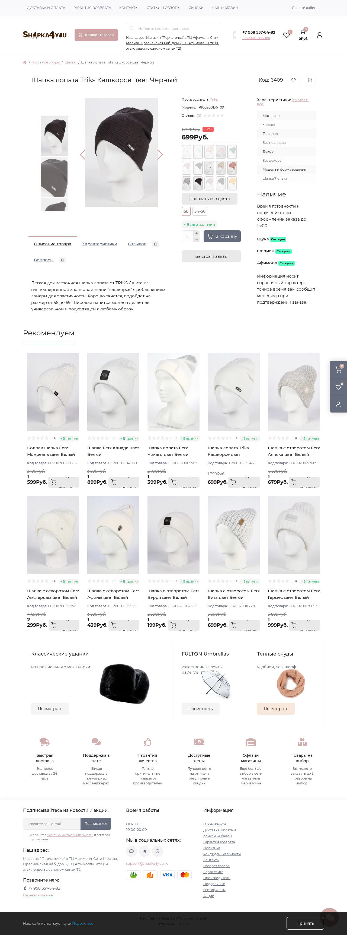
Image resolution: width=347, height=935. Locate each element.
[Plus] (197, 233)
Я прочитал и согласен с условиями (70, 837)
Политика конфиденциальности (70, 835)
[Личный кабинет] (338, 403)
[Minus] (197, 240)
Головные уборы (46, 62)
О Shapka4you (215, 824)
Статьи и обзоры (164, 8)
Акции (208, 896)
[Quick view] (75, 357)
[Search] (132, 28)
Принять (305, 923)
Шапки (70, 62)
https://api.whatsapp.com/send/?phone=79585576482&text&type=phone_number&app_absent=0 (157, 851)
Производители (216, 878)
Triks (214, 99)
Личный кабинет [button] (306, 8)
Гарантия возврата (92, 8)
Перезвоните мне (38, 895)
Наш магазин (225, 8)
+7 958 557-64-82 (258, 32)
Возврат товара (216, 866)
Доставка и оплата (46, 8)
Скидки (196, 8)
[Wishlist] (75, 367)
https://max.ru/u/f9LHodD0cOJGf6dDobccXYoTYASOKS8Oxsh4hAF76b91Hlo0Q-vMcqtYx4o (131, 851)
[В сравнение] (310, 80)
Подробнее (82, 923)
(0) (199, 115)
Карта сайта (213, 872)
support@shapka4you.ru (147, 863)
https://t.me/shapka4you (144, 851)
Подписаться (96, 824)
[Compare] (75, 377)
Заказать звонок (256, 38)
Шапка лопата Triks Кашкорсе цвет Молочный (228, 454)
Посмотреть (50, 708)
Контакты (129, 8)
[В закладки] (293, 80)
